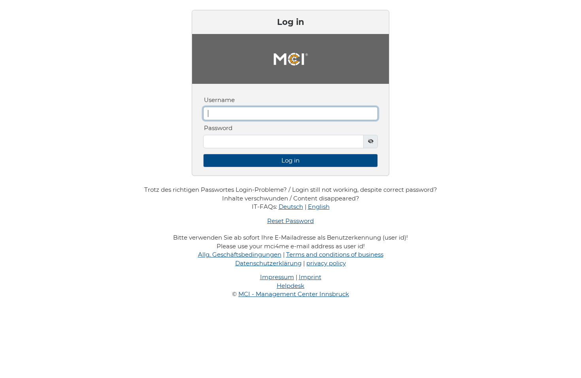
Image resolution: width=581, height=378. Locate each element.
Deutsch (291, 206)
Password (218, 128)
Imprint (310, 277)
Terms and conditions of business (334, 254)
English (319, 206)
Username (219, 100)
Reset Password (290, 221)
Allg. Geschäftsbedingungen (239, 254)
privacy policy (326, 263)
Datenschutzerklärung (268, 263)
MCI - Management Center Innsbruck (293, 294)
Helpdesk (290, 285)
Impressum (277, 277)
